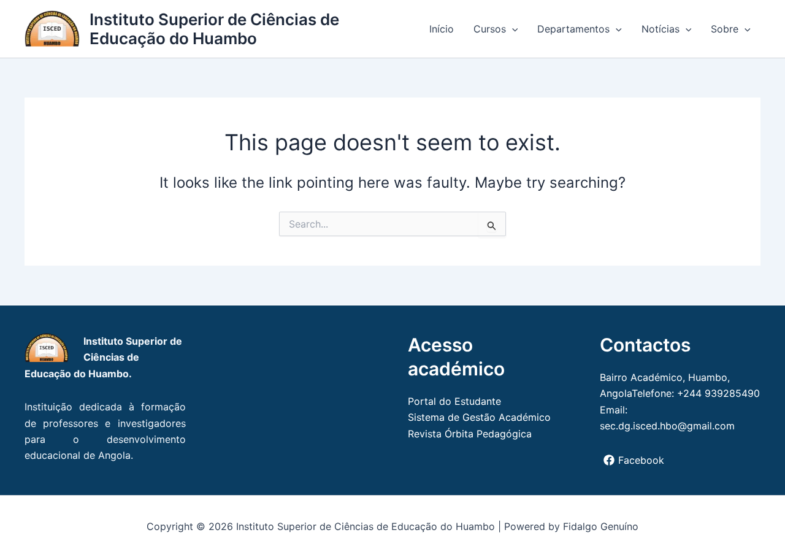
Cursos (489, 29)
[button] (512, 28)
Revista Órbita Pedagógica (470, 434)
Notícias (660, 29)
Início (441, 29)
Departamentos (573, 29)
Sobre (724, 29)
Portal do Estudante (454, 401)
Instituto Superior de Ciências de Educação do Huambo (214, 29)
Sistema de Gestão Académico (479, 417)
